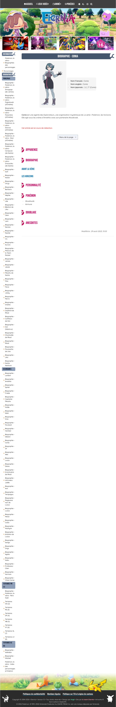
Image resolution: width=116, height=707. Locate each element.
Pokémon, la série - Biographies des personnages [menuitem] (9, 62)
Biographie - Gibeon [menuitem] (8, 435)
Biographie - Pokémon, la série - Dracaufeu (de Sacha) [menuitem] (8, 161)
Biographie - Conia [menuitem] (8, 441)
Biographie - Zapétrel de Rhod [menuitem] (8, 310)
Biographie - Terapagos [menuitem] (8, 493)
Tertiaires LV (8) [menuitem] (8, 638)
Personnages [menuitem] (7, 71)
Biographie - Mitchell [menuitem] (8, 657)
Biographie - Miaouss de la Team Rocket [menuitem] (8, 251)
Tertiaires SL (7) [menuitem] (8, 632)
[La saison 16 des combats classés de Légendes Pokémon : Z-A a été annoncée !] (101, 43)
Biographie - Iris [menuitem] (8, 238)
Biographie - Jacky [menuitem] (8, 292)
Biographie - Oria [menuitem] (8, 418)
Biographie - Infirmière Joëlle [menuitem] (8, 480)
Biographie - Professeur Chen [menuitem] (8, 566)
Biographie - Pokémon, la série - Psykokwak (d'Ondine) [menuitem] (8, 100)
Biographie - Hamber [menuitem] (8, 430)
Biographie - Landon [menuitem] (8, 374)
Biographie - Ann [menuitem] (8, 487)
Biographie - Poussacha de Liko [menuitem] (8, 349)
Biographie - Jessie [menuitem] (8, 266)
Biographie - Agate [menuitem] (8, 553)
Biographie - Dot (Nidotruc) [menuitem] (8, 327)
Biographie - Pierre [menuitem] (8, 297)
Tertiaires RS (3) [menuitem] (7, 608)
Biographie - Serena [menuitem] (8, 226)
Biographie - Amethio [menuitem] (8, 380)
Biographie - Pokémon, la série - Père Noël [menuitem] (8, 594)
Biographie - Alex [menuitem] (8, 453)
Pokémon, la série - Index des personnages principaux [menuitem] (9, 666)
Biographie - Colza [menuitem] (8, 521)
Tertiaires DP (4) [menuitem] (7, 614)
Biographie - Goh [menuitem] (8, 170)
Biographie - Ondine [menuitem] (8, 303)
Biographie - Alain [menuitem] (8, 412)
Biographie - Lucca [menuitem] (8, 459)
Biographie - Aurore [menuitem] (8, 243)
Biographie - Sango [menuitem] (8, 541)
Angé (73, 699)
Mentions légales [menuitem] (53, 693)
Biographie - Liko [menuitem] (8, 356)
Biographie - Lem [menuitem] (8, 220)
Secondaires (7, 369)
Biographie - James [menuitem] (8, 260)
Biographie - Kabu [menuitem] (8, 559)
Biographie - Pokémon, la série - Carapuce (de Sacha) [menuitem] (8, 148)
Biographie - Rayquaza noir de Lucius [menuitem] (8, 501)
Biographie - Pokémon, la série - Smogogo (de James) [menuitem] (8, 87)
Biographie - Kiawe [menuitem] (8, 176)
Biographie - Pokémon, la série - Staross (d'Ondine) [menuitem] (8, 125)
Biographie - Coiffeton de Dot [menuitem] (8, 318)
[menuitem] (28, 4)
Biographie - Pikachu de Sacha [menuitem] (8, 273)
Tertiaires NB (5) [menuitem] (7, 620)
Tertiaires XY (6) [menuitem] (7, 626)
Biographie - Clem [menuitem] (8, 214)
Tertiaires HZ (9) (7, 644)
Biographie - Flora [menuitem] (8, 286)
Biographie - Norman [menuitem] (8, 573)
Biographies (7, 74)
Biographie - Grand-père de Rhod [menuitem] (8, 472)
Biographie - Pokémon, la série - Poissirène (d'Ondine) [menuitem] (8, 112)
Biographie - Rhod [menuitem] (8, 342)
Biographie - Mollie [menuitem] (8, 406)
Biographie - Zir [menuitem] (8, 447)
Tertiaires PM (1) (7, 585)
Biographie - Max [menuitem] (8, 280)
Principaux (6, 78)
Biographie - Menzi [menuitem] (8, 515)
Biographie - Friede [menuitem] (8, 392)
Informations (8, 54)
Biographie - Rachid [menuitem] (8, 232)
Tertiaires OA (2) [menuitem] (7, 602)
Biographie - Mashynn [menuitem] (8, 527)
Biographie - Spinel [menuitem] (8, 386)
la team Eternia (88, 699)
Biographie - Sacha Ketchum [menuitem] (8, 363)
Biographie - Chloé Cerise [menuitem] (8, 579)
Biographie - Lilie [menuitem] (8, 200)
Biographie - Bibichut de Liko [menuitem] (8, 207)
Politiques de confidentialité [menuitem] (34, 693)
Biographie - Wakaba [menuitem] (8, 651)
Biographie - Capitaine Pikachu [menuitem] (8, 399)
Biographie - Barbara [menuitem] (8, 188)
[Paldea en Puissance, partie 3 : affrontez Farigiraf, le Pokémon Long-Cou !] (44, 43)
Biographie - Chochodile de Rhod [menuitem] (8, 335)
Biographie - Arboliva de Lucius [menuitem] (8, 534)
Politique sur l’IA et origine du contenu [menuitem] (78, 693)
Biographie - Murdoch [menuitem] (8, 424)
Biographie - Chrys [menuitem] (8, 182)
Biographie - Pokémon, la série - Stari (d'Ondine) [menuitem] (8, 137)
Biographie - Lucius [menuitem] (8, 509)
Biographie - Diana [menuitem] (8, 465)
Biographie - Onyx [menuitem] (8, 547)
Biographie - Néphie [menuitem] (8, 194)
